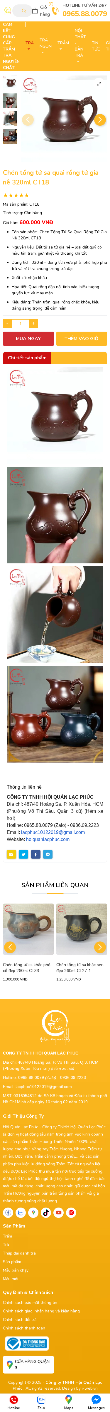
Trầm (7, 1236)
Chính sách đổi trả (19, 1319)
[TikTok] (46, 1213)
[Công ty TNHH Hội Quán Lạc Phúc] (55, 415)
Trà (6, 1245)
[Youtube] (58, 1213)
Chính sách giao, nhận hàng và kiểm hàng (41, 1311)
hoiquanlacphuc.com (48, 839)
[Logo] (7, 11)
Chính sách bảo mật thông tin (30, 1302)
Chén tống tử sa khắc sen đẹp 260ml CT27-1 (80, 967)
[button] (100, 120)
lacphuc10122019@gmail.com (53, 832)
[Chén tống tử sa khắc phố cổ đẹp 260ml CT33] (28, 929)
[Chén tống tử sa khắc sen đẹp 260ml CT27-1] (81, 929)
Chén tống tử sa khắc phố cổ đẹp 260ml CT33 (26, 967)
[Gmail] (71, 1213)
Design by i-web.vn (80, 1388)
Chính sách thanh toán (24, 1328)
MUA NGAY (28, 338)
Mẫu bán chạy (15, 1270)
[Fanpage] (8, 1213)
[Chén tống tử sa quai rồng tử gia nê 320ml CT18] (10, 82)
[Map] (33, 1213)
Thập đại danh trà (19, 1253)
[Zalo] (21, 1213)
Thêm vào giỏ (82, 338)
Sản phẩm (12, 1262)
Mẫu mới (10, 1279)
